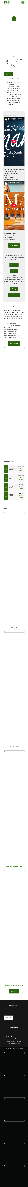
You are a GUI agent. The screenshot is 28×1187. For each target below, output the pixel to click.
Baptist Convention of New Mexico (14, 1041)
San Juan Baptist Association (14, 1038)
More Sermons (14, 245)
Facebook (14, 265)
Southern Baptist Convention (14, 1043)
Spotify (14, 289)
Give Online (8, 1017)
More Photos (14, 991)
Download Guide (14, 343)
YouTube (14, 270)
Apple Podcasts (14, 295)
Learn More (8, 74)
